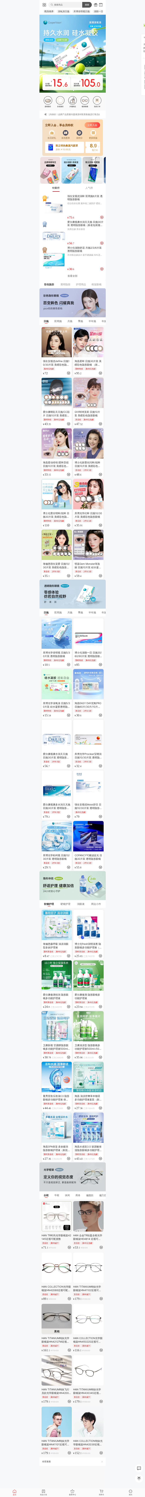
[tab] (56, 188)
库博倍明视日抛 (82, 11)
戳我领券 (49, 11)
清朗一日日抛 (101, 11)
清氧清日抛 (63, 11)
